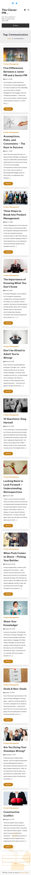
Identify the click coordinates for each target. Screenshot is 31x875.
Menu (16, 25)
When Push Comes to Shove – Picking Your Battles (14, 557)
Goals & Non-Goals (15, 688)
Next (16, 864)
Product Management (11, 64)
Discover (8, 109)
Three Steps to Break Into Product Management (14, 214)
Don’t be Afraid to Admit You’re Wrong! (14, 354)
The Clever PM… (9, 11)
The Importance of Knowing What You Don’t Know (14, 283)
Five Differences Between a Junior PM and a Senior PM (15, 71)
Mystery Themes (24, 872)
